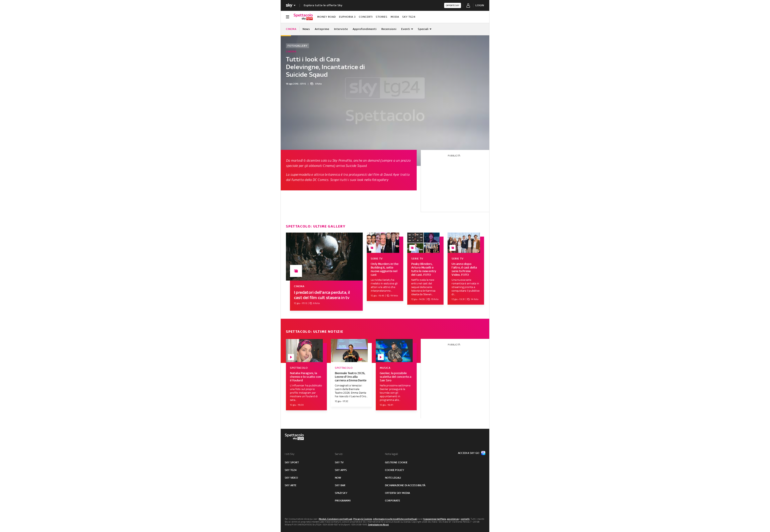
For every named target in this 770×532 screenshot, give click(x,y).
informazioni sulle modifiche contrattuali (395, 519)
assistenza (453, 519)
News (306, 29)
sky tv (339, 462)
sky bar (340, 485)
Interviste (341, 29)
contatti (465, 519)
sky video (291, 477)
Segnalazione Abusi (378, 524)
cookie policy (394, 470)
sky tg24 (291, 470)
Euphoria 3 (347, 16)
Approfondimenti (365, 29)
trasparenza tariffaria (434, 519)
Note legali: (391, 453)
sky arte (291, 485)
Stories (381, 16)
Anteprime (322, 29)
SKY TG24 (408, 16)
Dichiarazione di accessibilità (405, 485)
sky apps (341, 470)
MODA (395, 16)
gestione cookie (396, 462)
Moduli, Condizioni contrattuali (335, 519)
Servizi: (339, 453)
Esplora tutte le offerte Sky (323, 5)
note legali (393, 477)
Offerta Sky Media (397, 492)
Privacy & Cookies (362, 519)
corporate (392, 500)
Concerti (366, 16)
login (479, 5)
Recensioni (388, 29)
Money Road (326, 16)
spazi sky (341, 492)
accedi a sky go (468, 452)
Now (338, 477)
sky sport (292, 462)
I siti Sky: (290, 453)
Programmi (343, 500)
